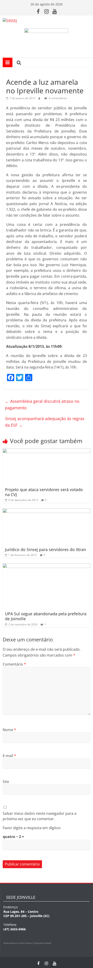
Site (6, 781)
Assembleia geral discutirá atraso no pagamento (42, 404)
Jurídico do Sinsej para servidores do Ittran (45, 549)
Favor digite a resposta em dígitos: (32, 827)
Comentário (14, 664)
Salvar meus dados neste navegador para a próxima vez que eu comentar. (39, 816)
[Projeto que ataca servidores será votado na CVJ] (46, 451)
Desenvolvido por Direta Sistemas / (18, 943)
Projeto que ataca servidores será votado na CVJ (44, 492)
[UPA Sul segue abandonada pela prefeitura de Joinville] (46, 566)
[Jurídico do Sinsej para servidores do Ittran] (46, 511)
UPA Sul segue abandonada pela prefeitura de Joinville (45, 616)
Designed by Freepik (42, 943)
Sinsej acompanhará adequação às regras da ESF (44, 422)
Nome (9, 729)
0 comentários (57, 98)
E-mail (9, 755)
